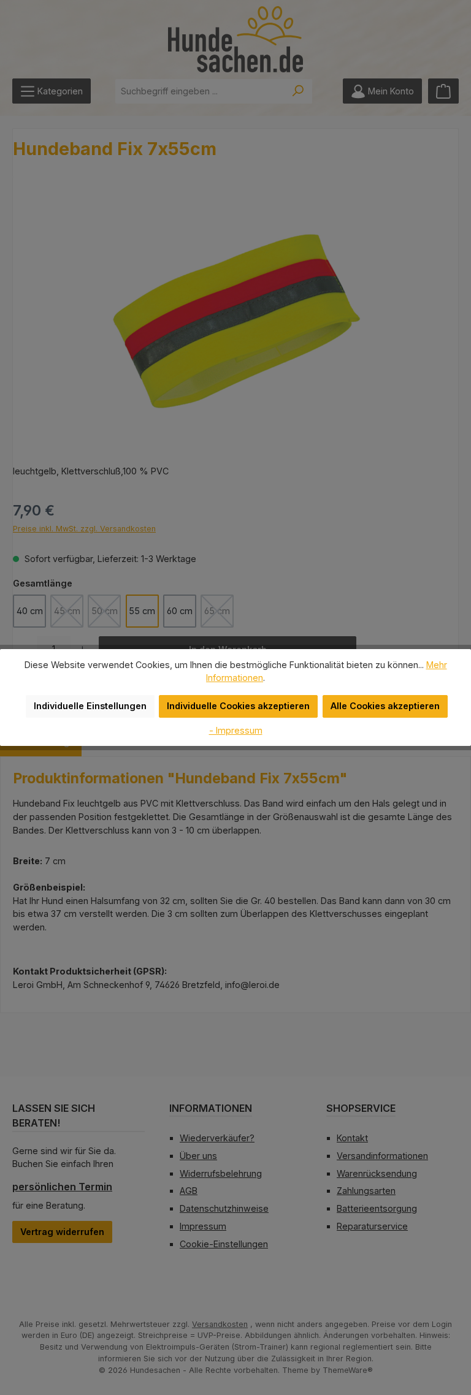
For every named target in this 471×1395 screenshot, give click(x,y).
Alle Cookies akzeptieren (385, 706)
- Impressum (235, 730)
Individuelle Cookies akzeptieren (238, 706)
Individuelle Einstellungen (90, 706)
